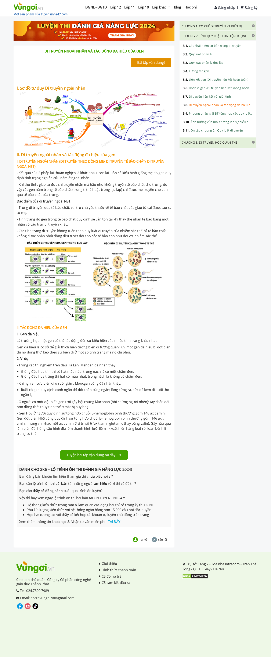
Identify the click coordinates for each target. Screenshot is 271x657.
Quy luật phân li (197, 54)
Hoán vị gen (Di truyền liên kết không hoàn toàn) (218, 88)
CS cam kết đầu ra (116, 582)
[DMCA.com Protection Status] (195, 576)
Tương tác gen (196, 71)
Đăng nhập (226, 7)
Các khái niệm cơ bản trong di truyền (212, 46)
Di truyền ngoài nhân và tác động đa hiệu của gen (218, 105)
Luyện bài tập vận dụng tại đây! (91, 455)
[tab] (218, 25)
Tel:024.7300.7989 (34, 590)
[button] (218, 25)
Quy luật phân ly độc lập (203, 63)
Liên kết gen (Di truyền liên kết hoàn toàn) (215, 80)
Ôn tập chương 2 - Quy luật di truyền (213, 130)
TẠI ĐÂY (114, 521)
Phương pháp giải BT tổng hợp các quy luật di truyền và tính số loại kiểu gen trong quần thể (218, 113)
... (60, 538)
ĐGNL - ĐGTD (96, 7)
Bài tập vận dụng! (151, 62)
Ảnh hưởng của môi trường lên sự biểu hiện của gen (218, 122)
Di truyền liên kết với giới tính (207, 96)
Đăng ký (250, 7)
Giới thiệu (109, 563)
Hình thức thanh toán (119, 570)
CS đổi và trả (112, 576)
